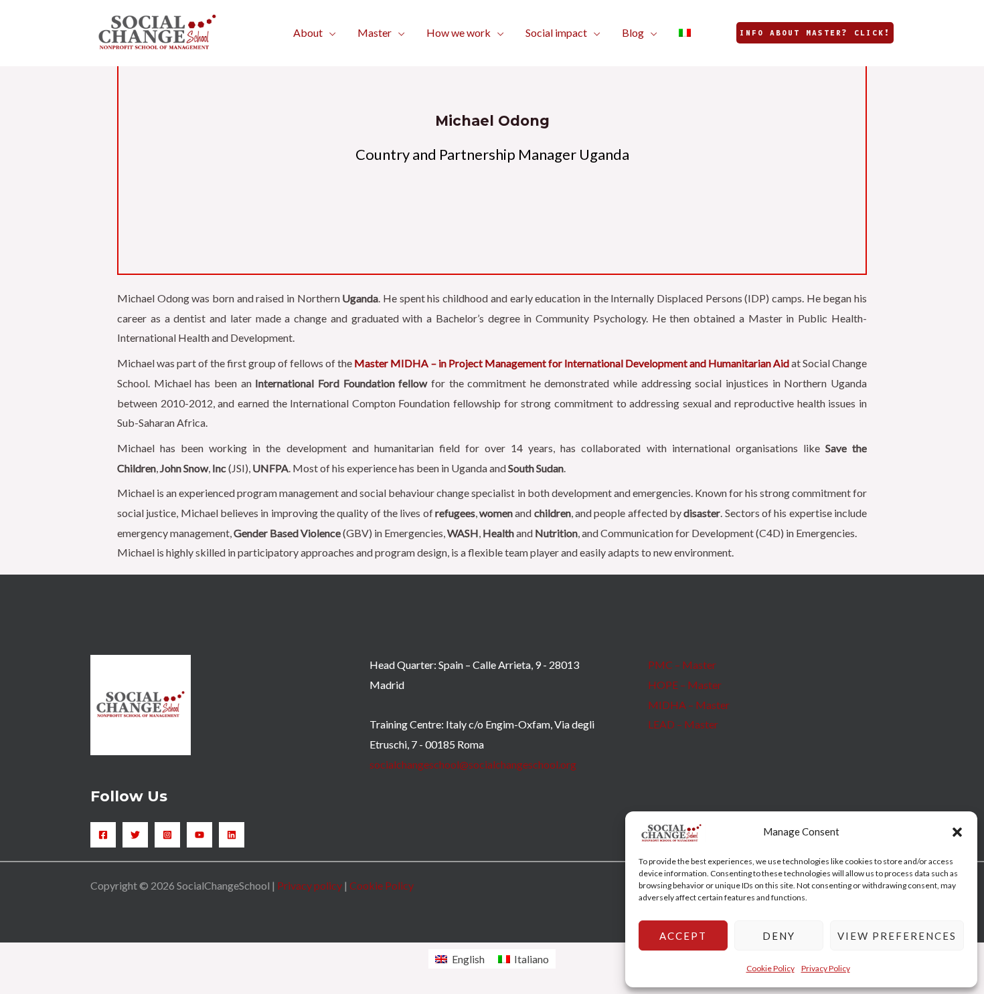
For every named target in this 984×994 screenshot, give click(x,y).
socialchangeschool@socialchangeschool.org (473, 764)
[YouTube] (199, 835)
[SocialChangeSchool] (157, 31)
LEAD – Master (683, 724)
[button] (957, 832)
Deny (778, 936)
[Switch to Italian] (685, 32)
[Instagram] (167, 835)
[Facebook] (103, 835)
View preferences (897, 936)
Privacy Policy (825, 968)
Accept (683, 936)
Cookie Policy (770, 968)
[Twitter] (135, 835)
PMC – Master (682, 664)
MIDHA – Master (689, 704)
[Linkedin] (231, 835)
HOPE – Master (685, 684)
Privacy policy (309, 885)
